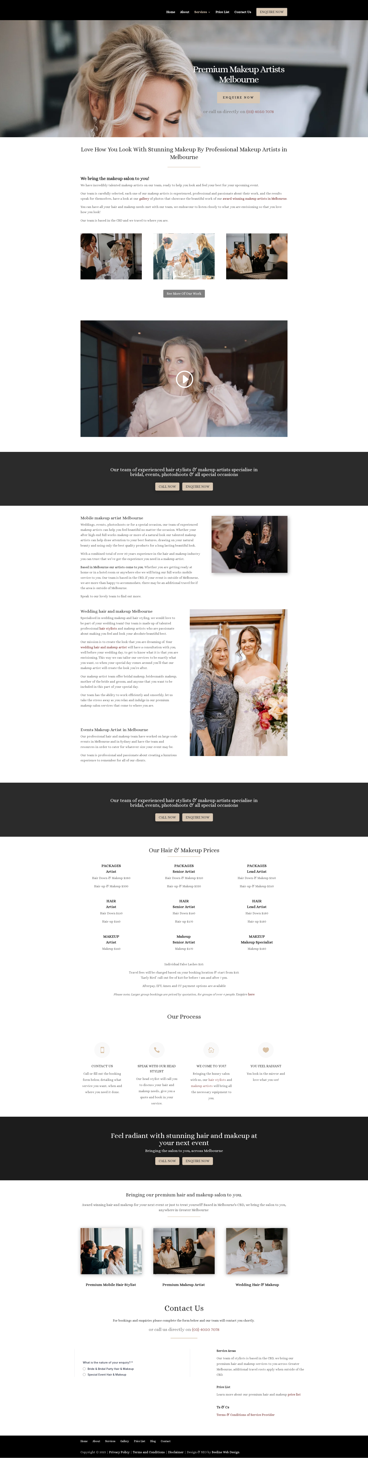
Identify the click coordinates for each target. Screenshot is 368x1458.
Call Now (167, 486)
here (251, 994)
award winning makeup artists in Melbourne (255, 198)
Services (200, 12)
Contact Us (242, 12)
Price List (222, 12)
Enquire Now (238, 97)
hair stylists (108, 628)
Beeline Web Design (225, 1452)
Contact (166, 1441)
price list (294, 1394)
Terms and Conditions (149, 1452)
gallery (144, 198)
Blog (153, 1441)
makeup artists (202, 1086)
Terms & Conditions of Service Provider (246, 1415)
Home (170, 12)
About (184, 12)
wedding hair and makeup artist (103, 647)
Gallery (124, 1441)
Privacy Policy (119, 1452)
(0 (260, 111)
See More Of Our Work (184, 294)
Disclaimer (176, 1452)
